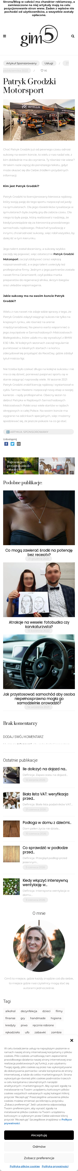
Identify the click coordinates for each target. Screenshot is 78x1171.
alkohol (10, 1011)
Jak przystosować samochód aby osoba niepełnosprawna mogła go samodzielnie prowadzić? (39, 699)
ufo (27, 1032)
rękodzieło (12, 1032)
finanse (10, 1018)
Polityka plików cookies (25, 1166)
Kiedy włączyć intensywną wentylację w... (45, 882)
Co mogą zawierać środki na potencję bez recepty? (39, 552)
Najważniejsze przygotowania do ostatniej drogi (18, 466)
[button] (72, 1040)
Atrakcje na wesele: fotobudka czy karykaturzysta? (39, 624)
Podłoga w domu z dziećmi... (47, 822)
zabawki (40, 1032)
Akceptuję (39, 1135)
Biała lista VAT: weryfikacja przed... (45, 796)
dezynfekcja (29, 1011)
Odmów (39, 1147)
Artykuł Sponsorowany (21, 63)
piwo (24, 1025)
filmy (59, 1011)
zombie (56, 1032)
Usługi (49, 63)
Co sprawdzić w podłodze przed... (45, 850)
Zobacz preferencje (39, 1158)
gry (23, 1018)
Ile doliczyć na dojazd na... (45, 768)
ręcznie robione (43, 1025)
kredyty (10, 1025)
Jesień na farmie (60, 462)
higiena (56, 1018)
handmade (38, 1018)
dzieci (46, 1011)
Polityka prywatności (55, 1166)
